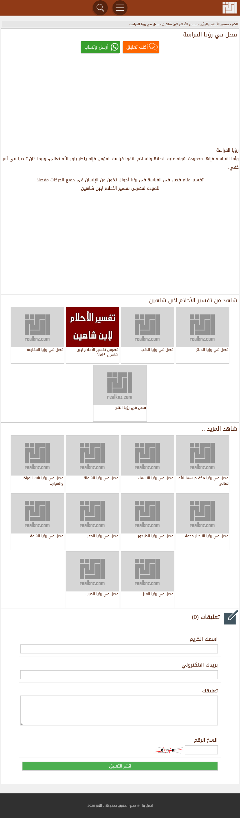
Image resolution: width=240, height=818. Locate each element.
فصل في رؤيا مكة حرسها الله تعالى (203, 481)
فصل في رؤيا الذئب (157, 350)
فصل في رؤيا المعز (102, 536)
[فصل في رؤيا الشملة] (92, 456)
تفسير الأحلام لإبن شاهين (180, 24)
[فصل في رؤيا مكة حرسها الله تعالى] (202, 456)
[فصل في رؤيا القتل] (147, 571)
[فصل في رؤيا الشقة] (37, 513)
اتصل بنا (147, 806)
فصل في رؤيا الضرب (102, 594)
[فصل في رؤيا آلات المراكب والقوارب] (37, 456)
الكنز (235, 24)
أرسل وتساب (96, 47)
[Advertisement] (120, 100)
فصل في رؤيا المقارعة (45, 350)
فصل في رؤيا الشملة (101, 478)
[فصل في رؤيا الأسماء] (147, 456)
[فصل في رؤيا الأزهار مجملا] (202, 513)
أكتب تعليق (137, 47)
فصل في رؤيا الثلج (130, 408)
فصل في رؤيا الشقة (46, 536)
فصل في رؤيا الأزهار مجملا (206, 536)
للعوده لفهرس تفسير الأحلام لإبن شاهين (120, 188)
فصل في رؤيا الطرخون (155, 536)
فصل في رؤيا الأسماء (155, 478)
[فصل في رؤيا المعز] (92, 513)
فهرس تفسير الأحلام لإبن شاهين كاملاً (97, 352)
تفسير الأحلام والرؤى (214, 24)
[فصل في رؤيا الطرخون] (147, 513)
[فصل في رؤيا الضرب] (92, 571)
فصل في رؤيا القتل (157, 594)
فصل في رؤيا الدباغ (212, 350)
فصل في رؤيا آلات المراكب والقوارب (42, 481)
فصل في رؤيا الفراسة (144, 24)
